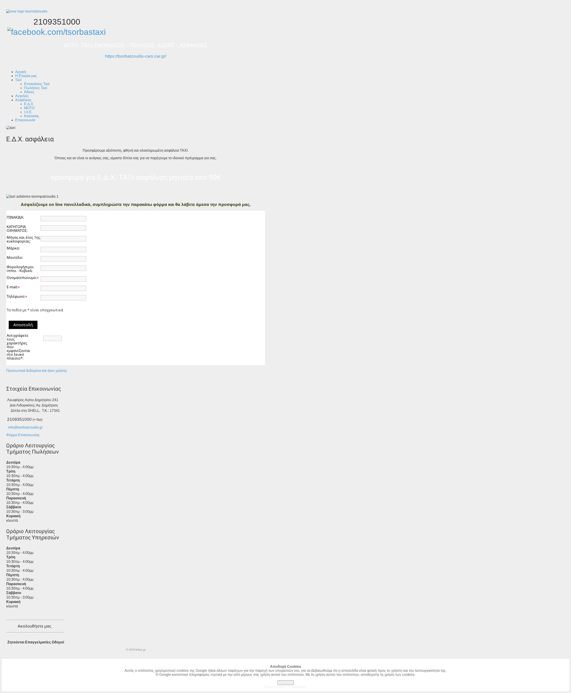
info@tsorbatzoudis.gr (25, 427)
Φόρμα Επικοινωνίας (23, 435)
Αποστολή (23, 324)
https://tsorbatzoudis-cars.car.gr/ (135, 56)
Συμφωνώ (285, 682)
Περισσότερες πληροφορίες (285, 687)
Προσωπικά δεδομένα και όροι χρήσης (36, 371)
